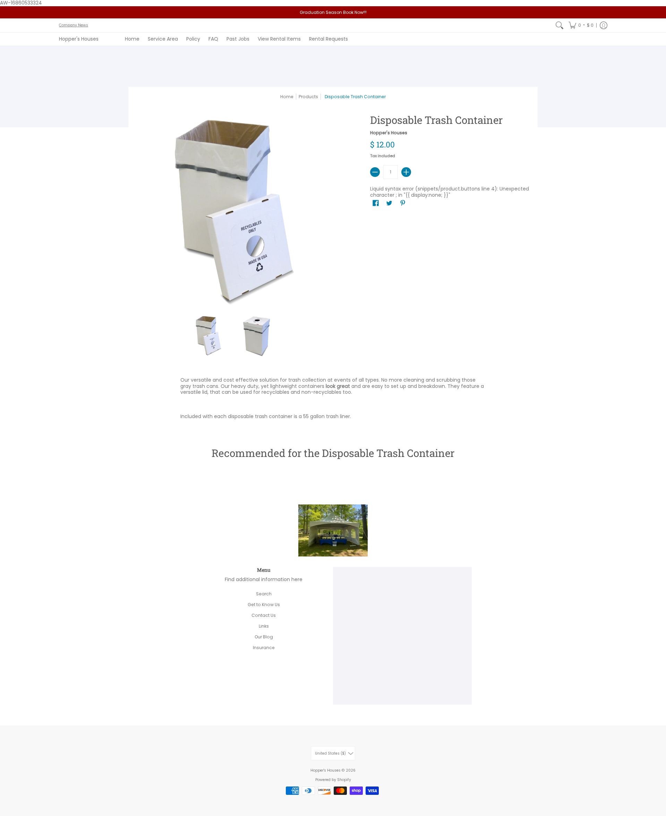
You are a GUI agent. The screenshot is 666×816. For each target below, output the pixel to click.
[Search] (559, 25)
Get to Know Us (264, 604)
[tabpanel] (333, 400)
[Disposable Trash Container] (208, 335)
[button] (581, 25)
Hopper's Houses (79, 38)
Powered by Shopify (333, 779)
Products (308, 97)
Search (264, 594)
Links (264, 626)
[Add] (406, 172)
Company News (73, 25)
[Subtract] (375, 172)
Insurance (264, 648)
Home (286, 97)
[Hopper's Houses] (333, 553)
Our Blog (264, 637)
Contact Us (263, 615)
